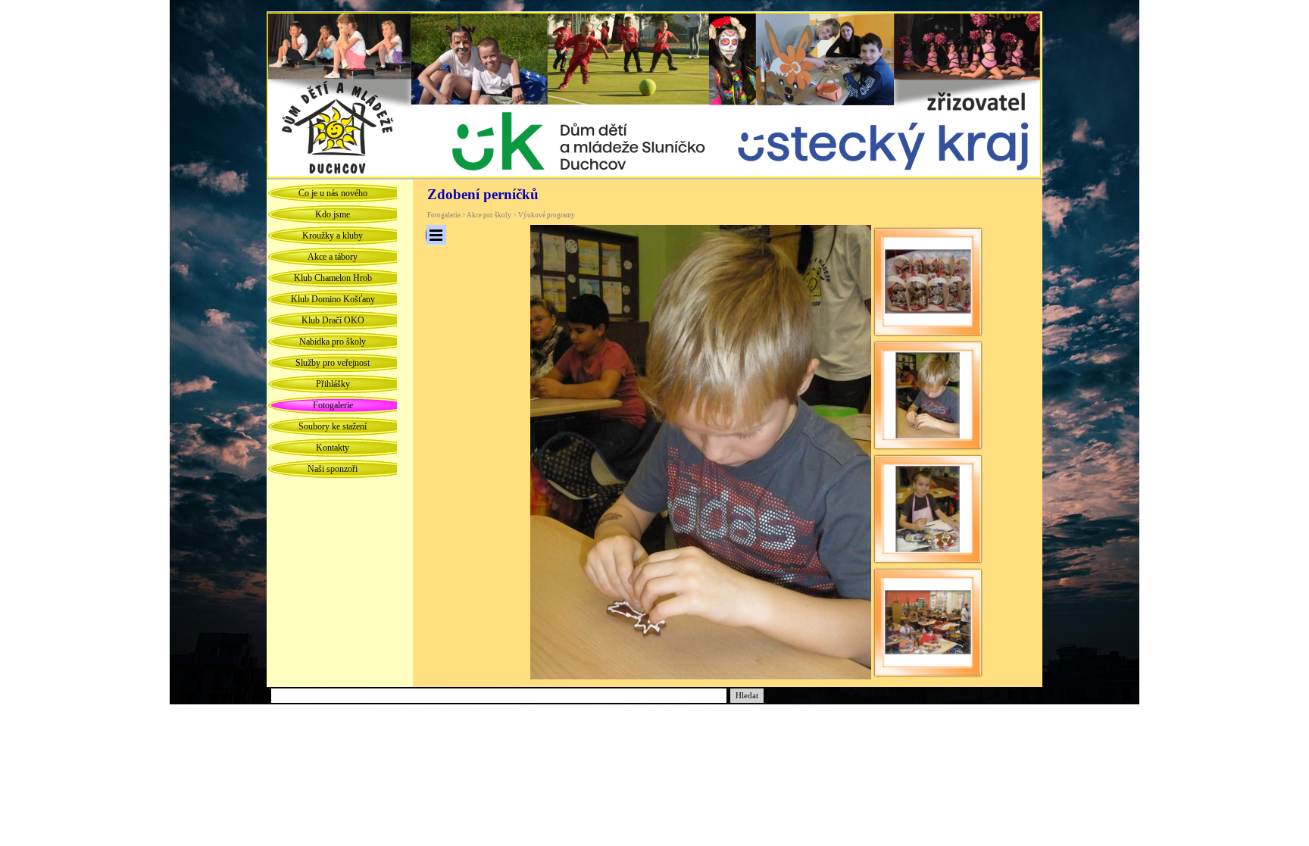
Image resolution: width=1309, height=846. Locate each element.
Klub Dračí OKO (332, 320)
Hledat (747, 695)
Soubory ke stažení (332, 426)
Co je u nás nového (332, 193)
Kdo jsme (332, 214)
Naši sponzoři (333, 469)
